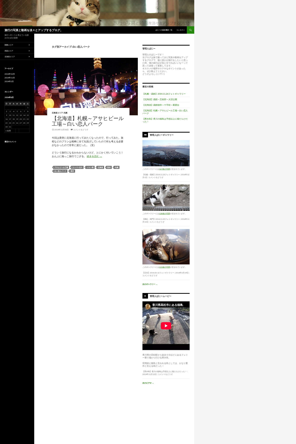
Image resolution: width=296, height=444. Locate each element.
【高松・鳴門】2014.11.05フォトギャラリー (161, 219)
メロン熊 (90, 167)
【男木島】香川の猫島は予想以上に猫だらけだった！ (164, 371)
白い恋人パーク (60, 171)
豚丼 (72, 171)
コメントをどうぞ (80, 129)
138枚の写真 (164, 213)
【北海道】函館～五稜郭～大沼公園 (159, 99)
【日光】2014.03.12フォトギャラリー (158, 273)
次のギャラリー (150, 284)
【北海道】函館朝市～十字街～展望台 (160, 105)
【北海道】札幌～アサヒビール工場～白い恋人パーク (88, 121)
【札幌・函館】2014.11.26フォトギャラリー (164, 93)
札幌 (65, 113)
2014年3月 (9, 81)
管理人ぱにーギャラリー (162, 135)
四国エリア (9, 51)
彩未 (109, 167)
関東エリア (9, 45)
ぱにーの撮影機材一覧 (163, 30)
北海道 (100, 167)
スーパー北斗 (77, 167)
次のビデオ (148, 383)
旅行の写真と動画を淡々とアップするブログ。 (34, 30)
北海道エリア (57, 113)
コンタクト (180, 30)
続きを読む (94, 156)
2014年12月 (10, 74)
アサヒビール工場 (61, 167)
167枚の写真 (164, 169)
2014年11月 (10, 77)
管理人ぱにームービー (160, 296)
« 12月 (8, 131)
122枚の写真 (164, 267)
